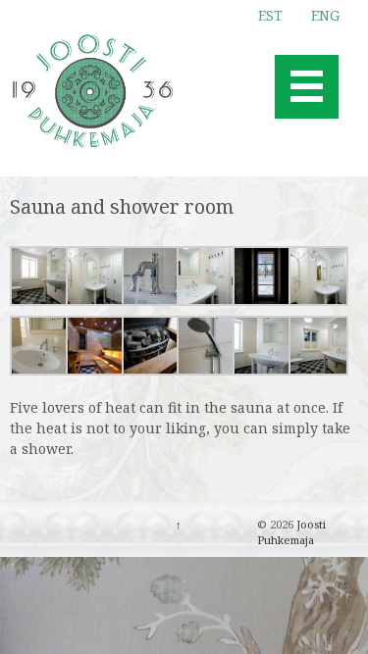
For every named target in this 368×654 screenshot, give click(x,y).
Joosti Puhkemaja (291, 532)
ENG (325, 15)
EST (270, 15)
